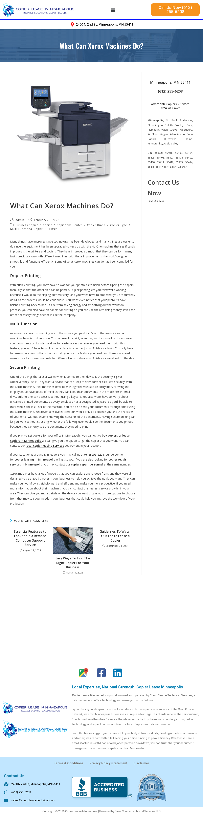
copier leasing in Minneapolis (35, 459)
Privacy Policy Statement (108, 763)
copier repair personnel (87, 464)
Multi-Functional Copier (26, 229)
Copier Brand (96, 225)
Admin (19, 220)
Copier (47, 225)
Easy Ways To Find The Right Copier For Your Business (73, 562)
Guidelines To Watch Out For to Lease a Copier (115, 536)
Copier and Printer (69, 225)
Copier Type (118, 225)
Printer (52, 229)
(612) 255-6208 (156, 201)
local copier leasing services (45, 445)
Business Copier (26, 225)
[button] (113, 9)
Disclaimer (141, 763)
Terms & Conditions (68, 763)
